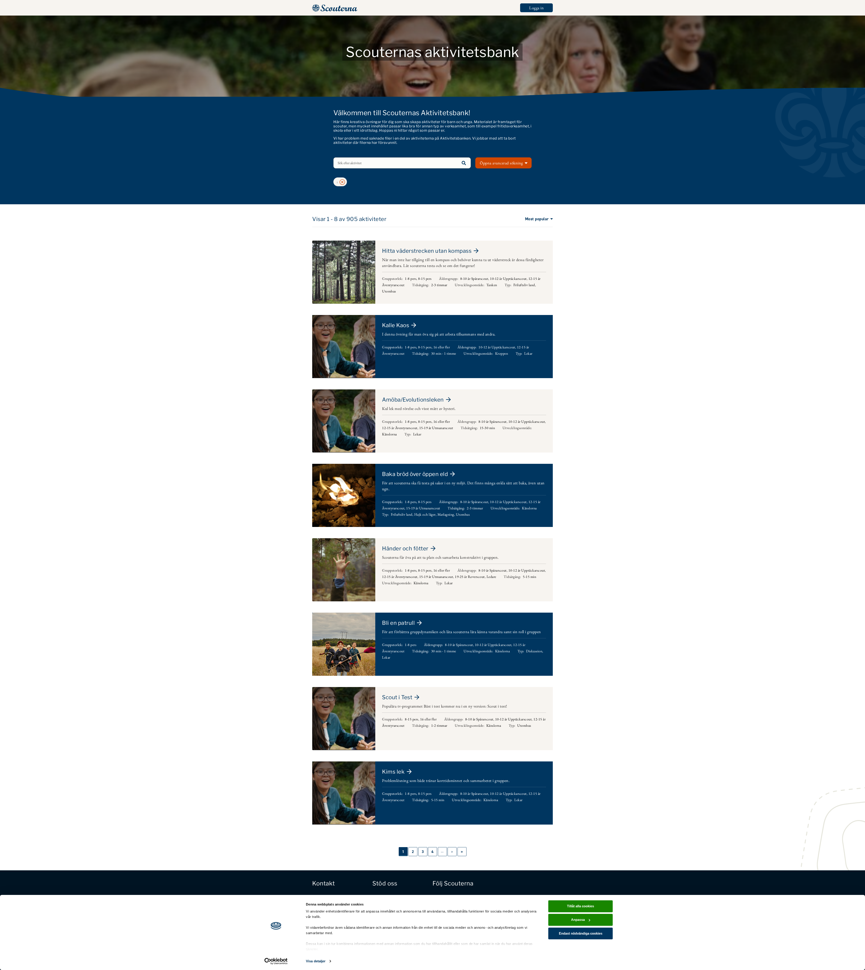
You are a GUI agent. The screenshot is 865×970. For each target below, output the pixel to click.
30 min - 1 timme (443, 353)
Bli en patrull (398, 623)
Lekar (528, 353)
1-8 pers (410, 278)
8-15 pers (425, 278)
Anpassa (578, 920)
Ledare (491, 576)
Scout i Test (397, 697)
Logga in (536, 7)
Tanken (491, 285)
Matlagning (445, 514)
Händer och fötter (405, 548)
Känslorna (389, 434)
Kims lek (393, 771)
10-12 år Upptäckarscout (508, 278)
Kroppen (501, 353)
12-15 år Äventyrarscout (399, 427)
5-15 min (529, 576)
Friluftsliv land (524, 285)
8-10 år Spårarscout (474, 278)
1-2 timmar (439, 725)
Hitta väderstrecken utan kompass (426, 251)
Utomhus (389, 291)
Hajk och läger (425, 514)
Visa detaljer (316, 961)
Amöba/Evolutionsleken (413, 399)
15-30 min (487, 427)
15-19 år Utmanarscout (436, 427)
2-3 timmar (439, 285)
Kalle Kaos (395, 325)
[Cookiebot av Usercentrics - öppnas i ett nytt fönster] (276, 961)
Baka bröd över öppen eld (415, 474)
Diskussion (534, 651)
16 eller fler (441, 347)
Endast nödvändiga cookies (580, 933)
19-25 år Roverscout (470, 576)
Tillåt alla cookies (580, 906)
